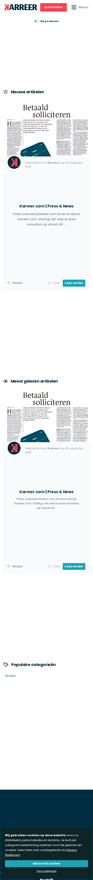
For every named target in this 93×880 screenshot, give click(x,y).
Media (17, 283)
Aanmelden (53, 7)
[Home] (35, 21)
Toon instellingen (47, 871)
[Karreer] (20, 7)
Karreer (54, 163)
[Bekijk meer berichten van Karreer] (14, 162)
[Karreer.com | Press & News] (46, 196)
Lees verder (74, 283)
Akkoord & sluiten (46, 863)
